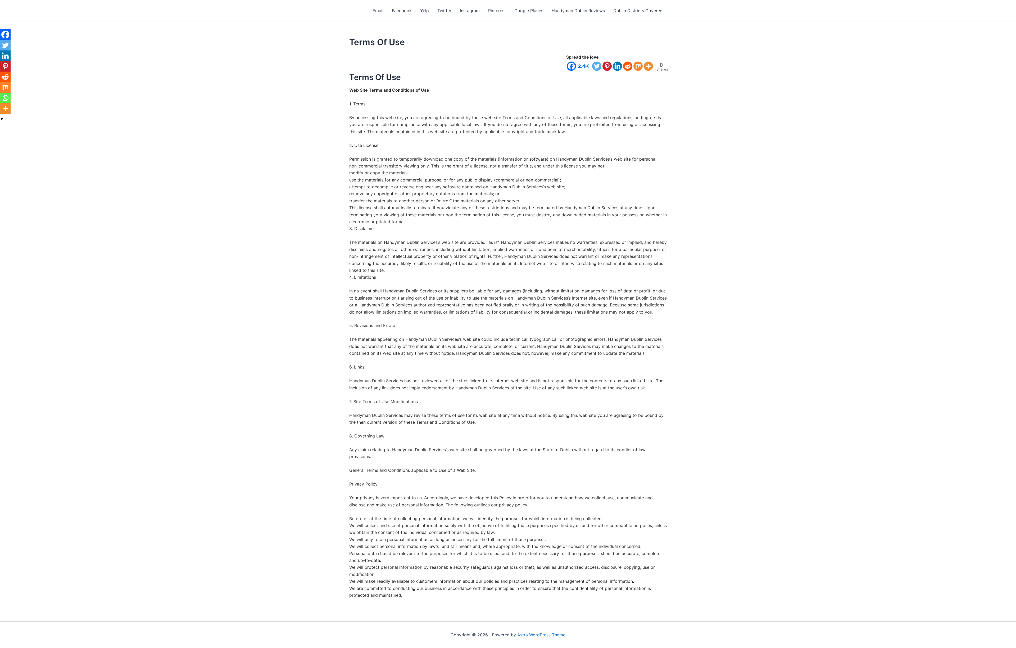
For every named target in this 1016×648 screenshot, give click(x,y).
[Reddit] (627, 66)
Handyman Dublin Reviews (578, 10)
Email (378, 10)
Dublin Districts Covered (638, 10)
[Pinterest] (607, 66)
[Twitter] (596, 66)
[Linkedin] (617, 66)
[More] (648, 66)
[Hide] (2, 119)
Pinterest (497, 10)
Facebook (402, 10)
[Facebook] (5, 34)
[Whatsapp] (5, 98)
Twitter (444, 10)
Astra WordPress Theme (541, 634)
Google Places (528, 10)
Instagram (470, 10)
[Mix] (638, 66)
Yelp (424, 10)
